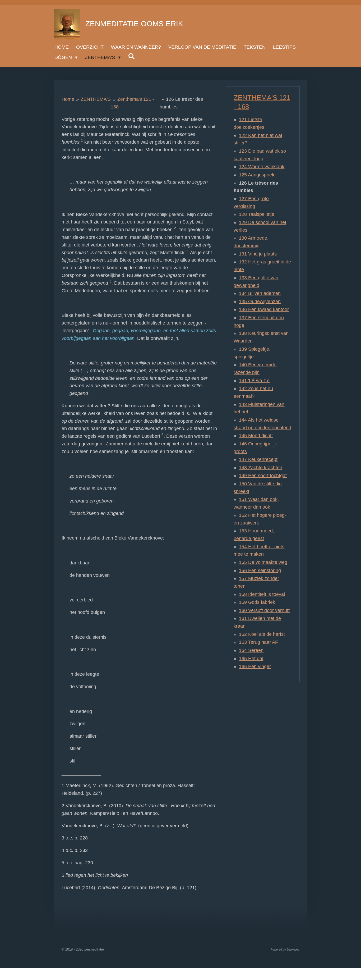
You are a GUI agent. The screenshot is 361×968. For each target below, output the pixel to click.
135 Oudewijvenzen (260, 301)
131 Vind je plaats (258, 254)
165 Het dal (251, 658)
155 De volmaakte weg (263, 562)
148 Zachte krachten (260, 467)
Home (68, 99)
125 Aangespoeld (257, 174)
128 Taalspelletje (256, 214)
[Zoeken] (131, 56)
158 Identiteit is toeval (262, 594)
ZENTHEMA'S (96, 99)
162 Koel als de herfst (262, 634)
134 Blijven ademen (260, 293)
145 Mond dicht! (256, 435)
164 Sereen (251, 650)
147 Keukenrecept (258, 459)
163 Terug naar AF (258, 642)
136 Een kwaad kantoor (264, 309)
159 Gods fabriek (257, 602)
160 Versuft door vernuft (264, 610)
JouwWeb (293, 949)
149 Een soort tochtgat (263, 475)
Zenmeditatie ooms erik (134, 24)
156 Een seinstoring (260, 570)
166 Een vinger (255, 666)
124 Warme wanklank (261, 166)
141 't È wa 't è (254, 380)
